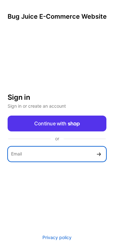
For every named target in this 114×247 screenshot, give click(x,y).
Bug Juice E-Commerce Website (57, 16)
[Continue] (98, 154)
